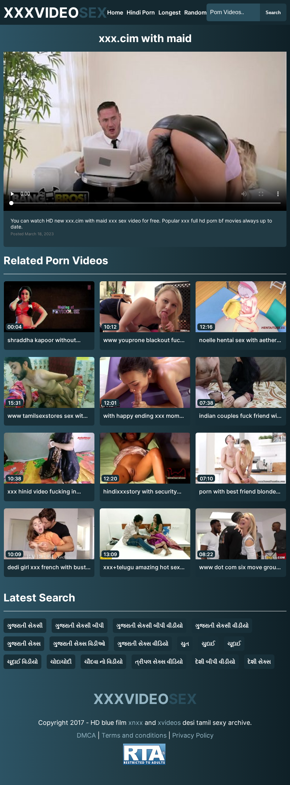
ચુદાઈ (208, 643)
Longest (169, 12)
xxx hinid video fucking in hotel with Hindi (41, 492)
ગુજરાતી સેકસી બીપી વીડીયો (149, 625)
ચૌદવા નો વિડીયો (103, 661)
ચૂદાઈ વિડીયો (22, 661)
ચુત (185, 643)
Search (273, 12)
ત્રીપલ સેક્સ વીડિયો (159, 661)
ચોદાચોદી (61, 661)
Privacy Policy (193, 735)
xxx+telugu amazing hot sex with (141, 567)
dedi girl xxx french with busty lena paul (48, 567)
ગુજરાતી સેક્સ (24, 643)
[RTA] (144, 755)
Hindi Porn (141, 12)
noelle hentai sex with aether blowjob (238, 340)
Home (115, 12)
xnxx (135, 722)
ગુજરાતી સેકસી (25, 625)
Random (195, 12)
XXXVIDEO (55, 12)
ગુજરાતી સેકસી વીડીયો (222, 625)
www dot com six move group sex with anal (239, 567)
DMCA (86, 735)
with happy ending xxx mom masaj (141, 416)
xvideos (169, 722)
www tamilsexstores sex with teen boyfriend (47, 416)
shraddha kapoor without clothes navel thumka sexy (43, 340)
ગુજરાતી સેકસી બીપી (79, 625)
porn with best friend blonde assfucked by (237, 492)
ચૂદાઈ (234, 643)
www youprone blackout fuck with (143, 340)
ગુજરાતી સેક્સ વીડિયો (142, 643)
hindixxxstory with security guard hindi (140, 492)
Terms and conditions (134, 735)
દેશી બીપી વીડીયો (215, 661)
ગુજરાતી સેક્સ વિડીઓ (79, 643)
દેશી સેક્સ (259, 661)
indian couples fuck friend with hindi (241, 416)
